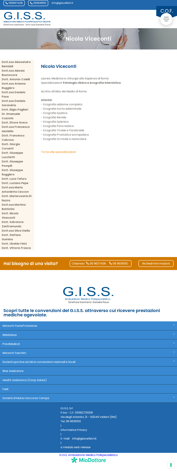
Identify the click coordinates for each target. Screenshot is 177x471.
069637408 (15, 3)
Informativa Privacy (73, 430)
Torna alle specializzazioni (58, 152)
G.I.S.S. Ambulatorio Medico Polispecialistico (88, 455)
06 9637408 (97, 264)
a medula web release (75, 447)
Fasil (5, 389)
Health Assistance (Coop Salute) (24, 380)
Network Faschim (14, 353)
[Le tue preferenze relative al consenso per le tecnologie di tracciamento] (171, 465)
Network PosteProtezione (19, 326)
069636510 (39, 3)
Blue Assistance (13, 371)
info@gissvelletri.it (62, 3)
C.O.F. (166, 11)
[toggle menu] (166, 19)
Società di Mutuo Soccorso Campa (25, 398)
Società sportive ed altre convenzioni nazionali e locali (38, 362)
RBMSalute (9, 335)
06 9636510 (120, 264)
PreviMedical (11, 344)
